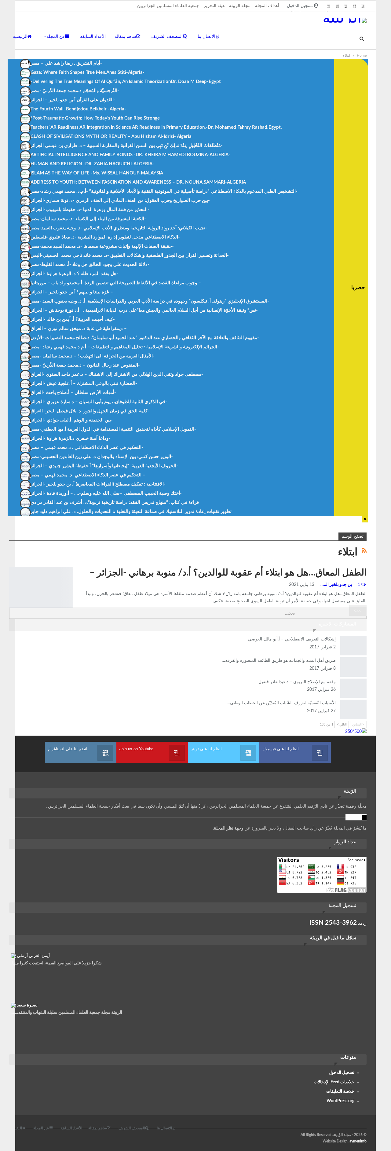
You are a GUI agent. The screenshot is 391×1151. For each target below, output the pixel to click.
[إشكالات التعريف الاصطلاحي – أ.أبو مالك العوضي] (353, 645)
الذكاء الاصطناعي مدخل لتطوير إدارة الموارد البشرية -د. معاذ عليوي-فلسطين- (105, 237)
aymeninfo (358, 1141)
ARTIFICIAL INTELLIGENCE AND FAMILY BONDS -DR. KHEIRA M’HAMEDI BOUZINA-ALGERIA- (130, 154)
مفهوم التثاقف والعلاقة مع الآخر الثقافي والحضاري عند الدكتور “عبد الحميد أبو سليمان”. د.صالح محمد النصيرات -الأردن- (145, 337)
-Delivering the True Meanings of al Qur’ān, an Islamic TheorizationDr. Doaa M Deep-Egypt (126, 81)
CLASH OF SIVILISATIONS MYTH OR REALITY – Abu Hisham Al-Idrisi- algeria (111, 136)
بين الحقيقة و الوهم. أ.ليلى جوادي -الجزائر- (72, 420)
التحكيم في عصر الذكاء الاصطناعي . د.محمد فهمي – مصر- (87, 447)
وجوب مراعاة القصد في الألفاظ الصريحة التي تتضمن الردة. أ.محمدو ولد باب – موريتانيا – (116, 283)
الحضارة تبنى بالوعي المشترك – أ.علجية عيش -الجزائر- (84, 383)
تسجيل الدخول (341, 1072)
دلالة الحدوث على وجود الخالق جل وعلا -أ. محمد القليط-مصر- (90, 264)
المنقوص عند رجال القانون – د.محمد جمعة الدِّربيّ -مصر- (85, 365)
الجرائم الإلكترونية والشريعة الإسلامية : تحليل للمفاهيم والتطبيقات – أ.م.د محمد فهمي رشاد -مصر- (125, 347)
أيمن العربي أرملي (33, 956)
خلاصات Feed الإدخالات (334, 1082)
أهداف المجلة (267, 6)
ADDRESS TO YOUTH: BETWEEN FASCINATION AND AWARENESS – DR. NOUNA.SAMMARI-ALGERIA (138, 182)
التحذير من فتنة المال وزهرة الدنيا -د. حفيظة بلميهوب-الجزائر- (90, 209)
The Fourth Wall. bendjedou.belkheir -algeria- (78, 109)
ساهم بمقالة (125, 36)
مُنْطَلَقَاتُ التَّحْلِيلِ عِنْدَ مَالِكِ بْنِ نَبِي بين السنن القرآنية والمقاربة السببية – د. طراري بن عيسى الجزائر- (127, 145)
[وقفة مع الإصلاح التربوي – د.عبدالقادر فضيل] (353, 688)
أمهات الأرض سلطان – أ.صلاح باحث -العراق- (73, 392)
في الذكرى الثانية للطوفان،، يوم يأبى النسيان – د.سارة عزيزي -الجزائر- (99, 402)
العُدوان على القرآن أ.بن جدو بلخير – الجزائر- (73, 100)
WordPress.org (340, 1101)
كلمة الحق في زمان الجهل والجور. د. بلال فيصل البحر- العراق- (90, 411)
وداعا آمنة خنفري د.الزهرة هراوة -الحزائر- (70, 438)
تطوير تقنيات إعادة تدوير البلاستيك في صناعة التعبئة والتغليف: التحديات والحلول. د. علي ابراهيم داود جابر (131, 511)
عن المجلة (55, 36)
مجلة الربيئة (239, 6)
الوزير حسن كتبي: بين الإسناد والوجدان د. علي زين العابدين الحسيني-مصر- (102, 456)
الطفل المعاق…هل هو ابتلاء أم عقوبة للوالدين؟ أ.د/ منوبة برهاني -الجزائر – (228, 572)
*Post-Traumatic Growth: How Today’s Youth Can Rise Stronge (95, 118)
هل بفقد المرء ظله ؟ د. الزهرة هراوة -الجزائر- (74, 273)
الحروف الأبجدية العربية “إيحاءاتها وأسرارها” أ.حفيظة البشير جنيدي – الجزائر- (104, 466)
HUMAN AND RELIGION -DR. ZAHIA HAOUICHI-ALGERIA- (92, 164)
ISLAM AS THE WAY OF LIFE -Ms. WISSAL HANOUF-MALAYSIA (97, 173)
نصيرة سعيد (27, 1005)
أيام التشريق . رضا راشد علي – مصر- (66, 63)
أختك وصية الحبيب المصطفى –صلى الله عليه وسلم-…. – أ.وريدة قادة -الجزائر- (106, 493)
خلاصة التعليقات (340, 1091)
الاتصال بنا (206, 36)
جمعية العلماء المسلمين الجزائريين (168, 6)
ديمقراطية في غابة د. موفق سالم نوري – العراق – (79, 328)
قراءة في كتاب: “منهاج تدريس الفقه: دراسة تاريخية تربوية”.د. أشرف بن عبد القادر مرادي (115, 502)
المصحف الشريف (167, 36)
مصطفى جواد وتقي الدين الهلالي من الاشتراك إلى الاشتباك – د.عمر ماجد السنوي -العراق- (117, 374)
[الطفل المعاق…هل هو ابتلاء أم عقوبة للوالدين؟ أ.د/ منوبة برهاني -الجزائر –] (41, 587)
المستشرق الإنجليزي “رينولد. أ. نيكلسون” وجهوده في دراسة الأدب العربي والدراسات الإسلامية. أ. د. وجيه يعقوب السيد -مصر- (150, 301)
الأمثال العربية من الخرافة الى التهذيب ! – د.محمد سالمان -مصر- (93, 356)
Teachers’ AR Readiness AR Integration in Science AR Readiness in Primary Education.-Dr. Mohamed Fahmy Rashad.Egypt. (156, 127)
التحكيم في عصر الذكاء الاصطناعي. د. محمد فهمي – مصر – (88, 475)
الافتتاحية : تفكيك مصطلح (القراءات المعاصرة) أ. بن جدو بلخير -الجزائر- (98, 484)
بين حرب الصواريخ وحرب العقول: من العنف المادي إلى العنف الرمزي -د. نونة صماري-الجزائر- (120, 200)
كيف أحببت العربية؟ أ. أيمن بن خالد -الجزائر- (73, 319)
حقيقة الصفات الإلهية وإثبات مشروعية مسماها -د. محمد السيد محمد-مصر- (102, 246)
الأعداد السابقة (93, 36)
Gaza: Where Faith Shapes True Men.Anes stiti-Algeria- (87, 72)
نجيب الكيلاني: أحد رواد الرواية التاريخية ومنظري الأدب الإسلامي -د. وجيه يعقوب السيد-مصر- (119, 228)
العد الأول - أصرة (11, 567)
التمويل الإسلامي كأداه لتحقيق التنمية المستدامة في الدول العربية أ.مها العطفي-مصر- (113, 429)
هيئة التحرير (214, 6)
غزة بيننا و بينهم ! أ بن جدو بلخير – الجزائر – (72, 292)
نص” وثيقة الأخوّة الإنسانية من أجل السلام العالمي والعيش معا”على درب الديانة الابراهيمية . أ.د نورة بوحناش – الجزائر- (144, 310)
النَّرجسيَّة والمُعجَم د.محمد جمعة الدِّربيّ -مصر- (75, 90)
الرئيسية (20, 36)
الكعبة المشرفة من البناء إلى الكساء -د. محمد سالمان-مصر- (88, 219)
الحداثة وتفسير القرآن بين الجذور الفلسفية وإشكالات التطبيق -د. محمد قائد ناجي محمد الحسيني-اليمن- (130, 255)
